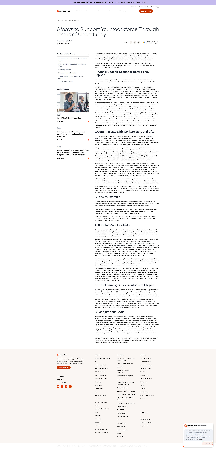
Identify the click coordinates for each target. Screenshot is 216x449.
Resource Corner (145, 416)
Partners (134, 7)
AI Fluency (120, 379)
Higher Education (122, 430)
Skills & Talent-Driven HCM (125, 364)
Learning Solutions (100, 395)
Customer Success (146, 365)
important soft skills (116, 307)
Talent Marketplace (100, 378)
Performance (98, 389)
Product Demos (145, 419)
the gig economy (106, 95)
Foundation (143, 375)
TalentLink (97, 419)
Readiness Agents (100, 365)
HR (95, 392)
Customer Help (143, 7)
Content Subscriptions (101, 409)
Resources (60, 20)
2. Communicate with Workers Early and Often (72, 65)
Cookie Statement (94, 446)
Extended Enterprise (100, 402)
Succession (98, 385)
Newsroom (143, 382)
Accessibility (144, 399)
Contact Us (60, 380)
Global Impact (144, 392)
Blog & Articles (144, 426)
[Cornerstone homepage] (73, 355)
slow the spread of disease (123, 245)
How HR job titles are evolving (67, 92)
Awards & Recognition (147, 395)
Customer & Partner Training (126, 403)
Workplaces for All (122, 407)
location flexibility (115, 268)
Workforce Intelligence (101, 368)
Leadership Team (145, 362)
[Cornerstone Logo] (63, 11)
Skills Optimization (100, 372)
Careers (142, 385)
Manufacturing (121, 427)
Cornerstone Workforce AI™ (102, 358)
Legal (73, 446)
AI (95, 362)
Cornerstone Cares (146, 378)
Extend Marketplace (100, 432)
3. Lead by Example (64, 70)
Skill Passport (98, 422)
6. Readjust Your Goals (65, 82)
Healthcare (120, 420)
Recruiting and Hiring (71, 20)
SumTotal (97, 416)
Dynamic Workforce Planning (126, 391)
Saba (96, 412)
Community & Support (63, 383)
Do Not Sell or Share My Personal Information (133, 446)
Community (154, 7)
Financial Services (122, 416)
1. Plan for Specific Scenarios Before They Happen (72, 60)
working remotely (135, 301)
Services (97, 426)
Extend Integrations (100, 429)
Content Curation (122, 388)
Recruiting (97, 382)
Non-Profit (120, 437)
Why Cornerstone (145, 358)
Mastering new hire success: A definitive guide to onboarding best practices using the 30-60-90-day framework (73, 147)
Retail (119, 433)
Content (96, 405)
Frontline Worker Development (126, 394)
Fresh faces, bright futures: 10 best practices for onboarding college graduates (72, 128)
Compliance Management (125, 376)
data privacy (119, 95)
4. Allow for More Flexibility (67, 73)
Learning (97, 399)
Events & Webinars (145, 423)
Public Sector (121, 413)
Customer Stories (145, 368)
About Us (143, 372)
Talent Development (100, 375)
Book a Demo (146, 11)
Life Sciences (121, 423)
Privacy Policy (82, 446)
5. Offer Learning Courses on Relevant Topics (71, 77)
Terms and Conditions (109, 446)
